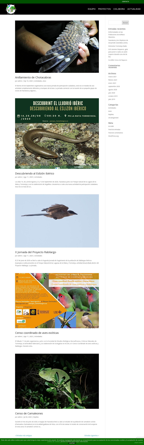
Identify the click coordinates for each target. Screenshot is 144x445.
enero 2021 (112, 83)
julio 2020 (111, 93)
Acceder (111, 126)
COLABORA (119, 9)
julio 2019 (111, 99)
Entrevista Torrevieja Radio (117, 46)
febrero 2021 (112, 80)
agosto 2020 (112, 90)
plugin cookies (139, 442)
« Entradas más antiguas (23, 435)
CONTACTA (125, 1)
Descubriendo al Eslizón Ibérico (34, 173)
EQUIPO (92, 9)
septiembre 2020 (114, 86)
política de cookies (53, 441)
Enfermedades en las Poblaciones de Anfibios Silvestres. (116, 34)
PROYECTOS (104, 9)
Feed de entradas (114, 129)
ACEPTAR (72, 443)
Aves (44, 81)
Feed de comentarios (115, 133)
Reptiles (36, 417)
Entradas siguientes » (91, 435)
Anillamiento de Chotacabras (33, 77)
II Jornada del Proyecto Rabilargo (35, 252)
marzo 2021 (112, 77)
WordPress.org (113, 136)
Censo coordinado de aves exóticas (37, 333)
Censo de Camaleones (29, 413)
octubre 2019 (112, 96)
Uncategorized (113, 118)
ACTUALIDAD (134, 9)
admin (20, 81)
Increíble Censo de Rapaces (117, 60)
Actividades (38, 81)
